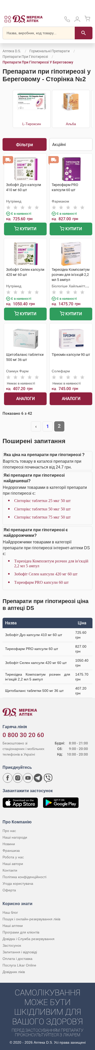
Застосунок (12, 945)
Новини (9, 844)
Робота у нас (13, 857)
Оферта (9, 890)
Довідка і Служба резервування (28, 939)
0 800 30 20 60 (23, 735)
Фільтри (24, 144)
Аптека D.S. (12, 51)
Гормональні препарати (49, 51)
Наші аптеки (13, 926)
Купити (27, 229)
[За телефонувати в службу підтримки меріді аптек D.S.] (67, 21)
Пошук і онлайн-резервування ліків (31, 919)
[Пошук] (83, 33)
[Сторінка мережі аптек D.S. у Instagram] (18, 778)
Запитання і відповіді (20, 952)
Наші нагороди (15, 837)
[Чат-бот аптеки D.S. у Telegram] (38, 778)
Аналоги (25, 398)
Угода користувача (18, 883)
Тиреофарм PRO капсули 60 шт (41, 582)
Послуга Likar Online (19, 965)
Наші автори (13, 864)
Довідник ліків (14, 972)
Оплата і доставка (17, 959)
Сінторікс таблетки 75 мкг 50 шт (42, 517)
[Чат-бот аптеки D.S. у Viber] (48, 778)
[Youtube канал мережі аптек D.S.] (28, 778)
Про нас (9, 831)
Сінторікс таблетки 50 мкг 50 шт (42, 509)
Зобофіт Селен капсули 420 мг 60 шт (46, 574)
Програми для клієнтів (21, 932)
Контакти (10, 870)
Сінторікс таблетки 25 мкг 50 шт (42, 500)
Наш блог (10, 912)
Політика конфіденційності (24, 877)
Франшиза (11, 850)
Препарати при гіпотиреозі (25, 57)
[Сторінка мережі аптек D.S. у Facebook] (8, 778)
